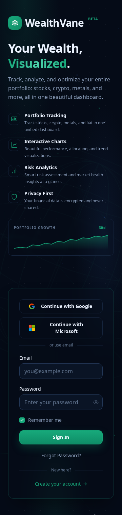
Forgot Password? (61, 455)
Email (25, 358)
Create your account (58, 484)
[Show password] (96, 402)
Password (30, 389)
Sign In (61, 437)
